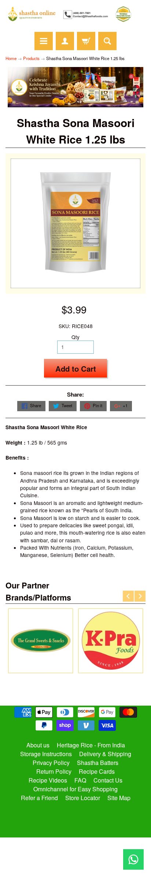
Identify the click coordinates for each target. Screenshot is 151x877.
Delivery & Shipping (105, 754)
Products (31, 58)
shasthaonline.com (72, 850)
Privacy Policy (51, 762)
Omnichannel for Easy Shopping (75, 789)
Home (10, 58)
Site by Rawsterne (75, 856)
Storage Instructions (46, 754)
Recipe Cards (97, 771)
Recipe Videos (48, 780)
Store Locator (82, 798)
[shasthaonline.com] (75, 14)
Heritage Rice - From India (91, 745)
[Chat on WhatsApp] (133, 859)
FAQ (80, 780)
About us (37, 745)
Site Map (118, 798)
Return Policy (53, 771)
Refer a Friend (39, 798)
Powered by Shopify (75, 862)
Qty (75, 337)
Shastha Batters (97, 762)
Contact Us (107, 780)
